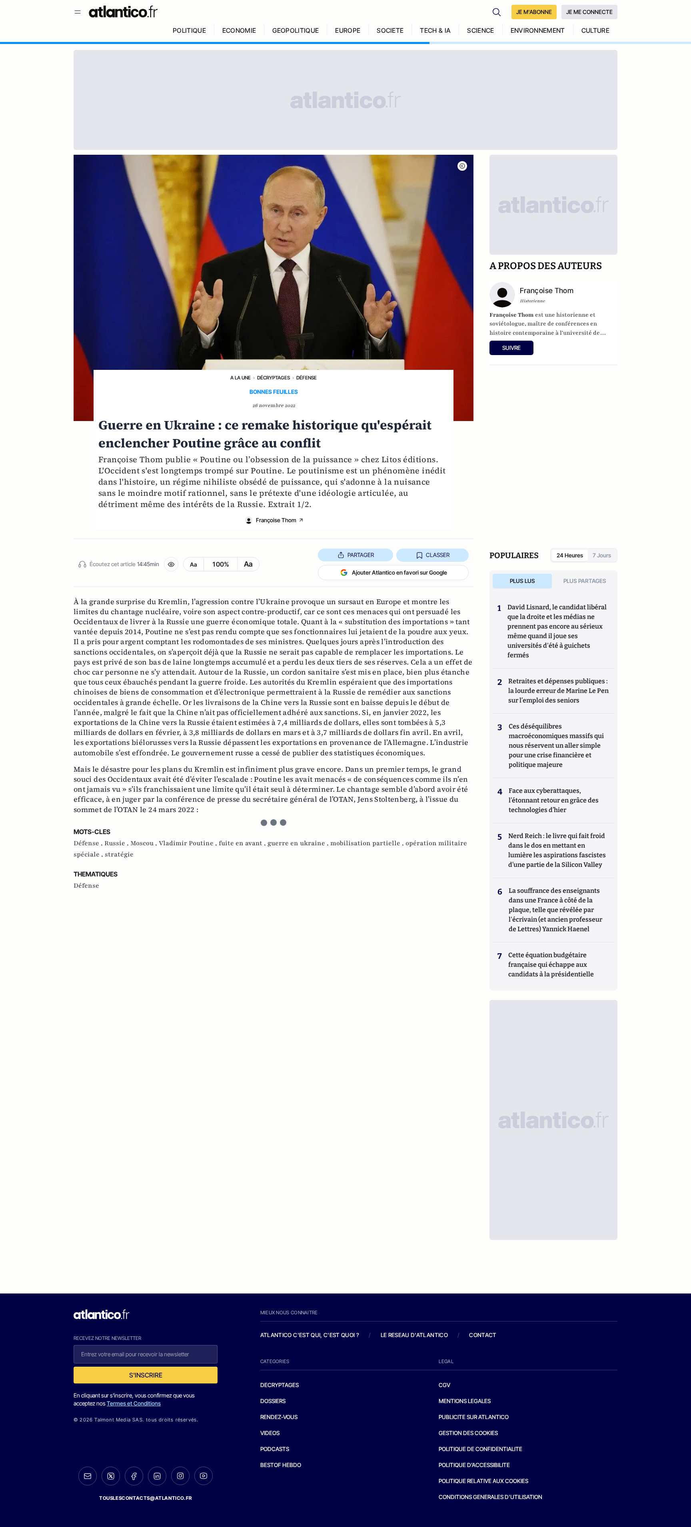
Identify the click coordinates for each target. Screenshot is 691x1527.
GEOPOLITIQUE (295, 30)
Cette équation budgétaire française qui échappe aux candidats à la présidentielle (551, 964)
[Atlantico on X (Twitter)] (111, 1476)
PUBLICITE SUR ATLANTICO (474, 1416)
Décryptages (273, 378)
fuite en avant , (243, 843)
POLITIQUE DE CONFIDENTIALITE (480, 1448)
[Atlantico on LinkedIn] (157, 1476)
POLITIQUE (189, 30)
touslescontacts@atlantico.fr (145, 1498)
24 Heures (570, 555)
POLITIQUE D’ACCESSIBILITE (474, 1464)
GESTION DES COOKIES (468, 1432)
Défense (306, 378)
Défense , (89, 843)
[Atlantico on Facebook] (134, 1476)
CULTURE (595, 30)
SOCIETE (390, 30)
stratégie (119, 854)
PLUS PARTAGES (584, 580)
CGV (444, 1384)
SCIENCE (480, 30)
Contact (482, 1334)
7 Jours (602, 555)
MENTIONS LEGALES (465, 1400)
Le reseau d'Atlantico (414, 1334)
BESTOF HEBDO (280, 1464)
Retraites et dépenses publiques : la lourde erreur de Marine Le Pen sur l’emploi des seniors (558, 690)
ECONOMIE (239, 30)
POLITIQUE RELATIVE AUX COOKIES (483, 1480)
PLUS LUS (522, 580)
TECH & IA (435, 30)
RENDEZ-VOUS (279, 1416)
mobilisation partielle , (367, 843)
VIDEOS (270, 1432)
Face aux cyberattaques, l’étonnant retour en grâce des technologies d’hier (554, 800)
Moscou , (144, 843)
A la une (240, 378)
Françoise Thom (276, 520)
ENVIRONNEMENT (538, 30)
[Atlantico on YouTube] (203, 1476)
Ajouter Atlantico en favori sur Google (399, 572)
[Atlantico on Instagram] (180, 1476)
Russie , (117, 843)
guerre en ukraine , (299, 843)
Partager (360, 554)
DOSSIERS (273, 1400)
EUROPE (347, 30)
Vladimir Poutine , (189, 843)
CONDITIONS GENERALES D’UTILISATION (490, 1496)
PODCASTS (274, 1448)
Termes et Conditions (134, 1403)
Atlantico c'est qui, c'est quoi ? (309, 1334)
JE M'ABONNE (534, 11)
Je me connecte (589, 11)
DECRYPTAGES (279, 1384)
